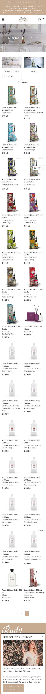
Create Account (13, 690)
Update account (13, 686)
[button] (39, 168)
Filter (10, 76)
